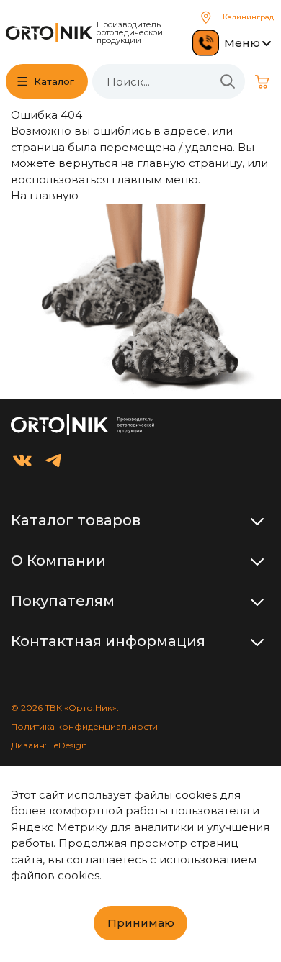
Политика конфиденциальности (84, 726)
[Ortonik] (49, 32)
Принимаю (140, 923)
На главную (45, 195)
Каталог (54, 81)
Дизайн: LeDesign (49, 745)
